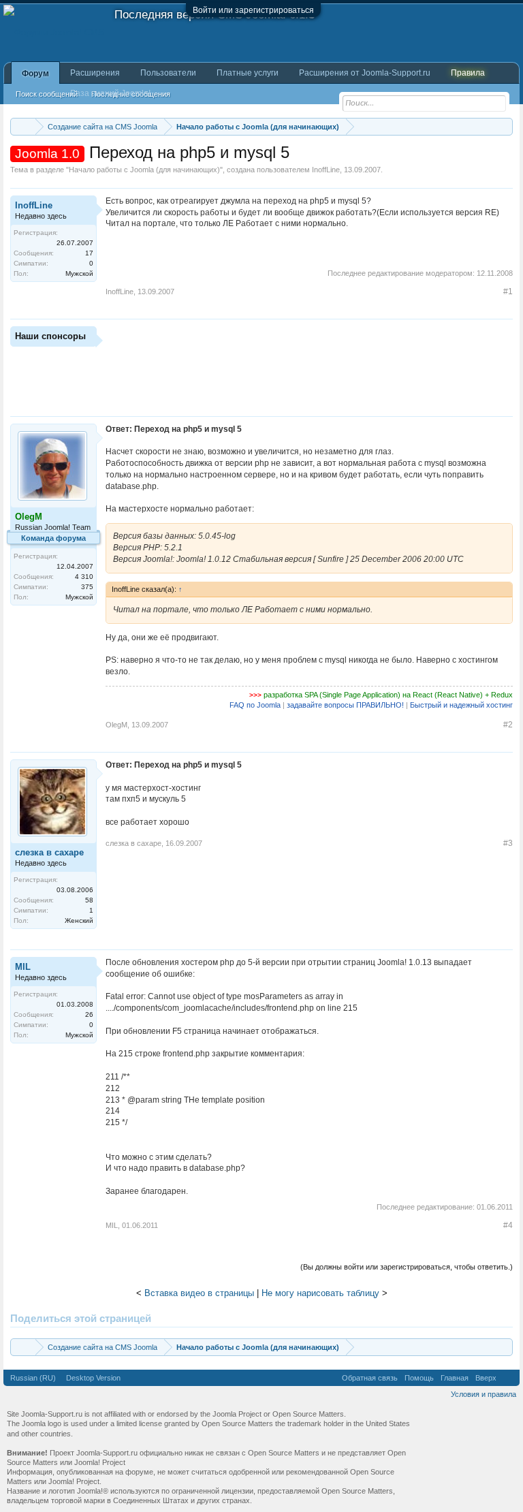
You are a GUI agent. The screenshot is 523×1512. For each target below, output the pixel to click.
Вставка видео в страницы (199, 1293)
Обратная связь (370, 1378)
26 (89, 1014)
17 (89, 253)
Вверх (485, 1378)
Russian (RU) (33, 1378)
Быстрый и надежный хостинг (461, 705)
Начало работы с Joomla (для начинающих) (144, 170)
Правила (468, 73)
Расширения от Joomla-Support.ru (364, 73)
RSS (508, 1378)
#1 (508, 291)
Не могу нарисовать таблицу (320, 1293)
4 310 (84, 576)
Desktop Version (93, 1378)
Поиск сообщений (47, 94)
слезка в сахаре (49, 852)
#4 (508, 1225)
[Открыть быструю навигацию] (504, 126)
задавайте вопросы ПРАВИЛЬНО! (345, 705)
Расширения (95, 73)
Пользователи (168, 73)
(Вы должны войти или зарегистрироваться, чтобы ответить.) (406, 1267)
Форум (35, 73)
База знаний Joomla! (110, 93)
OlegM (116, 725)
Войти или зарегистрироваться (253, 10)
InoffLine (326, 170)
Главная (455, 1378)
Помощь (419, 1378)
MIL (23, 967)
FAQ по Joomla (255, 705)
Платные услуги (248, 73)
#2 (508, 724)
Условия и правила (483, 1394)
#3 (508, 843)
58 (89, 900)
